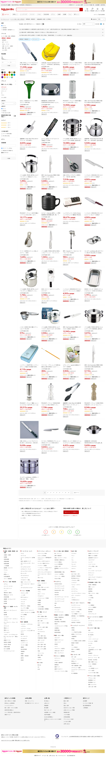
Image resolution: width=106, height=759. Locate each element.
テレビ (69, 14)
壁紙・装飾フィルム (92, 661)
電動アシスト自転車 (92, 555)
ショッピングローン (9, 705)
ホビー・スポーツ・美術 (43, 623)
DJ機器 (39, 600)
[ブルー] (14, 75)
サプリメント (58, 658)
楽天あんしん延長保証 (10, 703)
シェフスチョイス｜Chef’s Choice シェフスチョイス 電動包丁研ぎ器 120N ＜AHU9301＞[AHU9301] (72, 214)
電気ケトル (6, 630)
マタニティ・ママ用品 (76, 609)
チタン (2, 95)
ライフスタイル (41, 631)
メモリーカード (24, 577)
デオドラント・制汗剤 (60, 648)
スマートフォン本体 (42, 553)
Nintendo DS (57, 607)
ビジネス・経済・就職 (43, 627)
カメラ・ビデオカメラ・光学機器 (28, 558)
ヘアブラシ (23, 626)
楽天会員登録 (102, 14)
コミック (40, 614)
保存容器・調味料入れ (60, 560)
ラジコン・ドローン (75, 584)
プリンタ (23, 601)
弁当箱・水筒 (58, 566)
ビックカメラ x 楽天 (5, 5)
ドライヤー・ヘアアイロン (27, 624)
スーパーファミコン (59, 612)
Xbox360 (57, 594)
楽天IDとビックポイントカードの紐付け (52, 720)
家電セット (15, 14)
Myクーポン (47, 710)
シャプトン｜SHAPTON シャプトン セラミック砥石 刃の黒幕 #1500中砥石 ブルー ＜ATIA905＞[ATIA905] (29, 366)
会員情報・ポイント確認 (49, 712)
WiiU (56, 603)
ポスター (40, 659)
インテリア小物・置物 (93, 672)
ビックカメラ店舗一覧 (89, 5)
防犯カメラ (73, 661)
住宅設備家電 (7, 576)
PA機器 (39, 585)
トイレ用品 (90, 597)
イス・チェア (91, 647)
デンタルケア (24, 638)
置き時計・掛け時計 (92, 659)
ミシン (5, 572)
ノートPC (23, 595)
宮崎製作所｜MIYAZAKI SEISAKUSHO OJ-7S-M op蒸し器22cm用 (93, 442)
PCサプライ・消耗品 (25, 606)
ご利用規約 (85, 707)
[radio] (1, 25)
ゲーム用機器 (24, 614)
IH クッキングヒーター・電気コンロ (11, 637)
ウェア (89, 568)
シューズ (90, 562)
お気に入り (46, 703)
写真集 (39, 657)
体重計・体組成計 (25, 655)
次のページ (76, 492)
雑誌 (39, 633)
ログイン (96, 14)
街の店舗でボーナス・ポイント (32, 703)
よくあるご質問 (79, 5)
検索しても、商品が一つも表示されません (31, 515)
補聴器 (22, 647)
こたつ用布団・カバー (93, 668)
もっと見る (23, 518)
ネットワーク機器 (25, 608)
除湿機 (5, 603)
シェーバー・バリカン (26, 628)
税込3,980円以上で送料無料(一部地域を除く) (22, 5)
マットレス (90, 632)
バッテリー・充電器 (42, 565)
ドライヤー (32, 14)
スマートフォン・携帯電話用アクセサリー (45, 558)
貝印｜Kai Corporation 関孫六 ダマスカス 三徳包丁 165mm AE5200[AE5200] (72, 328)
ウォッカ (73, 564)
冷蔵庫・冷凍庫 (7, 555)
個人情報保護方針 (87, 705)
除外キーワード (4, 152)
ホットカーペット (8, 588)
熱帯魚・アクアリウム (76, 634)
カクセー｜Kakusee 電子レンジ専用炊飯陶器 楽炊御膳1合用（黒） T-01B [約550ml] (50, 214)
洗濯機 (64, 14)
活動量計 (23, 651)
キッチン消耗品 (58, 562)
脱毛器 (22, 634)
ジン (72, 557)
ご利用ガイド (72, 5)
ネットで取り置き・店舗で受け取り (13, 712)
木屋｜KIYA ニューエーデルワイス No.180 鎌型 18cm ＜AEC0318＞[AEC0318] (29, 64)
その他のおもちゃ (75, 599)
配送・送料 (66, 701)
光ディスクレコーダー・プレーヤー (28, 564)
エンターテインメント (43, 618)
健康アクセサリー (59, 669)
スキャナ (23, 603)
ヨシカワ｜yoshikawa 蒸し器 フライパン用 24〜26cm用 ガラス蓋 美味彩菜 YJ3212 (93, 252)
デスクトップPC (24, 593)
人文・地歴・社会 (42, 635)
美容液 (56, 644)
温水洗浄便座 (24, 649)
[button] (1, 57)
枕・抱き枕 (90, 634)
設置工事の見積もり (9, 710)
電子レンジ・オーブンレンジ (10, 610)
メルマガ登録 (67, 714)
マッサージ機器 (24, 645)
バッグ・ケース (91, 564)
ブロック (73, 597)
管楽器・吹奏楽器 (42, 589)
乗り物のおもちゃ (75, 578)
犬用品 (72, 630)
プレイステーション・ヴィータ (61, 596)
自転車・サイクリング (93, 553)
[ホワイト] (7, 72)
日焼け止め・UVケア (59, 650)
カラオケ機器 (41, 606)
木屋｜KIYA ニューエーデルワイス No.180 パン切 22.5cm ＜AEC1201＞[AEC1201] (29, 442)
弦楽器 (39, 602)
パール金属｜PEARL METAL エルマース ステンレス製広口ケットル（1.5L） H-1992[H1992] (29, 176)
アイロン (6, 570)
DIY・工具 (73, 657)
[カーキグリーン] (14, 72)
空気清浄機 (46, 14)
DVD (39, 669)
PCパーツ (23, 616)
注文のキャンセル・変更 (69, 707)
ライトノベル (41, 653)
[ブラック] (2, 72)
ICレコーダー (24, 573)
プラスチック (4, 89)
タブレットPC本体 (42, 555)
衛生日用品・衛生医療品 (60, 621)
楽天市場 (103, 5)
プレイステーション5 (59, 586)
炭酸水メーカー (7, 640)
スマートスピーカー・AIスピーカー (28, 584)
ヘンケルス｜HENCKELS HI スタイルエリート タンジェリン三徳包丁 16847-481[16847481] (72, 290)
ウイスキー (73, 553)
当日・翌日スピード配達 (10, 701)
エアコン (53, 14)
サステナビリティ (62, 755)
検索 (9, 65)
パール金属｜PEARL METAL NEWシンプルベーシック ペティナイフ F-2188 (50, 252)
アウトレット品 (91, 678)
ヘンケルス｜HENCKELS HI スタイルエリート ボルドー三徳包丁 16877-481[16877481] (93, 214)
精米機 (5, 614)
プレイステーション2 (59, 601)
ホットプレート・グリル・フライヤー (11, 623)
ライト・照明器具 (8, 578)
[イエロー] (10, 75)
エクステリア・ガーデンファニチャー (78, 670)
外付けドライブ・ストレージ (27, 610)
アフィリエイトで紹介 (69, 719)
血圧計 (22, 658)
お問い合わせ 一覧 (53, 755)
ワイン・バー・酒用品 (60, 576)
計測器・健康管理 (59, 662)
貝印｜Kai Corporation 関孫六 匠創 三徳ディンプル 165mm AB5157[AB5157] (50, 176)
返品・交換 (66, 705)
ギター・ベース (41, 593)
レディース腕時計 (92, 607)
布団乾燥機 (6, 563)
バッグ (89, 622)
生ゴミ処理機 (7, 648)
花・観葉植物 (74, 673)
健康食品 (57, 664)
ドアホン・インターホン (76, 659)
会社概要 (97, 5)
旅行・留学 (40, 620)
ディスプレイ (24, 599)
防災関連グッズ (74, 663)
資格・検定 (40, 655)
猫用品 (72, 627)
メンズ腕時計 (91, 605)
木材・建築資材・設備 (76, 665)
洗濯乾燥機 (6, 559)
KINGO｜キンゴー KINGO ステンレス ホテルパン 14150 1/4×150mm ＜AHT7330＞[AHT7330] (93, 290)
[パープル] (2, 77)
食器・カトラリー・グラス (60, 557)
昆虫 (72, 645)
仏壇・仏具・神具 (92, 686)
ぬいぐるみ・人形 (75, 574)
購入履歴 (46, 707)
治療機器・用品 (58, 619)
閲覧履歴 (46, 705)
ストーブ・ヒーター (8, 586)
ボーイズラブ (41, 642)
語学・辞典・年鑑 (42, 644)
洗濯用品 (90, 591)
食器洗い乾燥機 (7, 642)
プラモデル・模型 (75, 580)
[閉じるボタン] (103, 29)
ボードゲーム (74, 591)
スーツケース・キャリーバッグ (95, 620)
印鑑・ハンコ (91, 586)
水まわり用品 (58, 578)
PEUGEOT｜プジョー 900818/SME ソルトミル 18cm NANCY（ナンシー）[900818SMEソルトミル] (50, 404)
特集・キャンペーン (29, 701)
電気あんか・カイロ (8, 594)
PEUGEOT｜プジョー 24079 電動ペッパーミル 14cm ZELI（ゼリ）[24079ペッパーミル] (29, 214)
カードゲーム (74, 589)
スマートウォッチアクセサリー (45, 572)
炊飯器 (5, 612)
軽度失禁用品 (58, 632)
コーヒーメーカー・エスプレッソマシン (11, 619)
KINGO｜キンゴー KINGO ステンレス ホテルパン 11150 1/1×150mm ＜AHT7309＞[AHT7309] (72, 442)
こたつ (5, 590)
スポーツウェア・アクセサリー (95, 577)
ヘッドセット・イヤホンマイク (45, 567)
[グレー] (5, 72)
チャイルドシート (75, 620)
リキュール (73, 562)
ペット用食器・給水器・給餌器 (78, 640)
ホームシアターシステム (26, 571)
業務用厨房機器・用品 (60, 572)
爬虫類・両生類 (74, 643)
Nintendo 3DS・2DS (59, 590)
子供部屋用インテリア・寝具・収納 (95, 650)
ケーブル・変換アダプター (44, 563)
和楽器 (39, 604)
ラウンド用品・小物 (92, 566)
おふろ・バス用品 (75, 611)
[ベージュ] (12, 72)
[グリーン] (12, 75)
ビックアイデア (23, 14)
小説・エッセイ (41, 640)
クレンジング (58, 642)
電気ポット (6, 628)
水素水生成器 (7, 646)
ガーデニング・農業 (75, 667)
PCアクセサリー (24, 597)
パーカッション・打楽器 (43, 598)
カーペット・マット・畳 (93, 657)
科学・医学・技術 (42, 646)
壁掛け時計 (90, 609)
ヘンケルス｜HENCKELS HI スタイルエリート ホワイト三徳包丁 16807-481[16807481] (93, 176)
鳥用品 (72, 638)
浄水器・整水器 (7, 644)
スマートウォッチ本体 (43, 569)
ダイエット (57, 660)
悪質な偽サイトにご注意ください (22, 740)
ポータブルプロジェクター (27, 587)
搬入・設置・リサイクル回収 (11, 707)
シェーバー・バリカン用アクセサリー (28, 631)
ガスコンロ (6, 626)
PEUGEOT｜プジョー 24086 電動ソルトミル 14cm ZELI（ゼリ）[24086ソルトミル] (72, 102)
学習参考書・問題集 (42, 638)
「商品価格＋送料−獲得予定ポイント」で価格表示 (29, 24)
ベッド (89, 636)
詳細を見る (69, 35)
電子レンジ (76, 14)
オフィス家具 (91, 670)
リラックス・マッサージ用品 (61, 671)
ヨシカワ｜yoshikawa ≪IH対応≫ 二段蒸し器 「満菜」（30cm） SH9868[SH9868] (29, 479)
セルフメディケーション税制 (7, 740)
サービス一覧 (45, 755)
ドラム (39, 591)
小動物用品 (73, 636)
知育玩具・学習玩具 (75, 576)
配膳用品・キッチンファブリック (61, 569)
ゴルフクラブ (91, 560)
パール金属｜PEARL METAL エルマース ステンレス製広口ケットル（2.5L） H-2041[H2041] (29, 290)
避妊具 (56, 623)
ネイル (56, 646)
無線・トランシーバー (26, 582)
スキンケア (57, 637)
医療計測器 (57, 630)
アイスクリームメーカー (9, 651)
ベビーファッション (75, 607)
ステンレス (3, 87)
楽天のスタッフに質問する (71, 512)
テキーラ (73, 568)
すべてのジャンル (5, 19)
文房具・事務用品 (92, 584)
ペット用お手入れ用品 (76, 632)
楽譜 (39, 625)
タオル (89, 599)
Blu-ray (39, 665)
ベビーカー (73, 618)
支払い (65, 703)
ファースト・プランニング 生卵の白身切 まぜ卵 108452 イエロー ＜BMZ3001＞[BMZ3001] (50, 366)
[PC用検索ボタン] (81, 9)
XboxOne (57, 592)
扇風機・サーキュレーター (10, 599)
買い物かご (46, 701)
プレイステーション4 (59, 588)
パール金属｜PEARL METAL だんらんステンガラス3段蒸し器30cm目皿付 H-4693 (72, 140)
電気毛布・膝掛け (8, 592)
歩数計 (22, 653)
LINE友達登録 (67, 717)
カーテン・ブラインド (93, 655)
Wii (55, 605)
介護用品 (57, 628)
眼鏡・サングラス (92, 579)
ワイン (72, 555)
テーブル (90, 643)
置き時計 (90, 611)
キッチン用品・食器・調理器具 (17, 19)
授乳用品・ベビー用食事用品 (77, 616)
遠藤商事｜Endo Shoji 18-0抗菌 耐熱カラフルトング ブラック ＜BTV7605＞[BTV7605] (72, 404)
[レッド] (5, 75)
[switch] (14, 116)
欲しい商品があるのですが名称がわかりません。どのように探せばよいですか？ (40, 511)
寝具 (89, 630)
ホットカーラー (24, 636)
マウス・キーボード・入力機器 (28, 612)
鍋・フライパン (58, 553)
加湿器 (5, 601)
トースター (6, 616)
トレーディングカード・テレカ (78, 593)
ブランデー (73, 566)
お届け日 (3, 106)
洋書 (39, 651)
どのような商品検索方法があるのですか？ (31, 513)
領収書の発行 (67, 712)
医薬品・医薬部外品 (59, 617)
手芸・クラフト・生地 (93, 593)
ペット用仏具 (74, 647)
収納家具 (90, 653)
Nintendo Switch (58, 583)
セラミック (3, 91)
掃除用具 (90, 589)
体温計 (22, 660)
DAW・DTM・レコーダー (43, 587)
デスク (89, 645)
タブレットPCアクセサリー (44, 561)
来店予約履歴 (47, 714)
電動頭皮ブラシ (24, 640)
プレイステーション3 (59, 599)
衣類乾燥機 (6, 561)
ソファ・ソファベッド (93, 639)
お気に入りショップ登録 (69, 710)
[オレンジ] (7, 75)
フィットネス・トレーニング (94, 570)
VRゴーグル (40, 577)
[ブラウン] (10, 72)
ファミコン (57, 609)
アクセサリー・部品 (25, 579)
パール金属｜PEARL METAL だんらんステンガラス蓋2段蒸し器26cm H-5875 (93, 328)
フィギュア (73, 582)
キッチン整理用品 (59, 564)
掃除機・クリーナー (8, 567)
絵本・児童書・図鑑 (42, 616)
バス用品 (90, 595)
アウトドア (90, 575)
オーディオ (23, 555)
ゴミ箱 (89, 666)
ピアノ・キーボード (42, 583)
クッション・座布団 (92, 641)
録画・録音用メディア (26, 561)
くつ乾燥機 (6, 565)
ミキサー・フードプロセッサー (11, 634)
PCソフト (23, 618)
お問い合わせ (67, 723)
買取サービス (8, 714)
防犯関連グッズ (91, 680)
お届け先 (3, 100)
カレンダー (40, 629)
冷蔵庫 (59, 14)
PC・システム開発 (42, 648)
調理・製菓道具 (58, 555)
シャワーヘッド (24, 642)
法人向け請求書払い (48, 717)
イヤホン (39, 14)
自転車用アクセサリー (93, 557)
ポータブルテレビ (25, 575)
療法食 (72, 651)
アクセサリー (41, 596)
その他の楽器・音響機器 (43, 609)
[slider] (1, 59)
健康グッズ (57, 666)
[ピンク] (2, 75)
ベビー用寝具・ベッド (76, 613)
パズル (72, 586)
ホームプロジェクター (26, 566)
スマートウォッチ (92, 613)
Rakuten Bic (7, 9)
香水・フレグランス (59, 652)
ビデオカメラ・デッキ (26, 569)
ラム (72, 560)
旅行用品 (90, 625)
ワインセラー (7, 632)
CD (38, 667)
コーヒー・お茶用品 (59, 574)
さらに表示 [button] (4, 50)
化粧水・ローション (59, 640)
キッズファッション (75, 605)
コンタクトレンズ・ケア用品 (61, 626)
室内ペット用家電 (75, 649)
